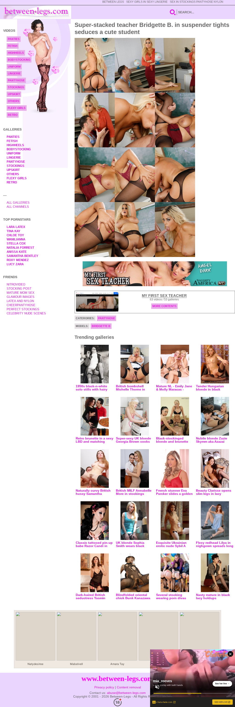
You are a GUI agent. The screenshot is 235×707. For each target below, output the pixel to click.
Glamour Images (20, 297)
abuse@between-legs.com (126, 693)
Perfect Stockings (23, 309)
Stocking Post (19, 288)
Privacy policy (104, 687)
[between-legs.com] (37, 12)
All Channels (18, 206)
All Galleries (18, 202)
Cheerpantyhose (21, 305)
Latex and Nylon (20, 301)
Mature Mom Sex (20, 292)
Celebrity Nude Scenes (26, 313)
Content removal (129, 687)
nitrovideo (16, 284)
